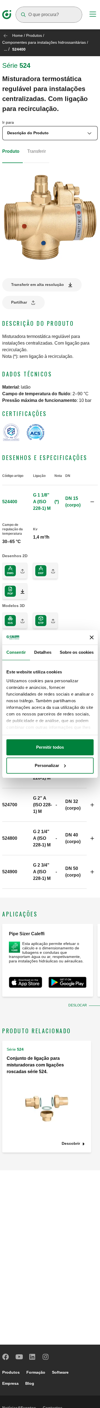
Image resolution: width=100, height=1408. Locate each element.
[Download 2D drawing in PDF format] (20, 591)
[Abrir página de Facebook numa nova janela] (5, 1356)
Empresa (10, 1383)
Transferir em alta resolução (37, 284)
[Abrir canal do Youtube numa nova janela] (19, 1356)
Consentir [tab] (16, 652)
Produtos (34, 35)
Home (17, 35)
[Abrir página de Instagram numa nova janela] (45, 1356)
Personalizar (47, 765)
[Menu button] (93, 15)
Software (60, 1372)
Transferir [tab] (36, 151)
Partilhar (19, 302)
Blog (29, 1383)
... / (6, 49)
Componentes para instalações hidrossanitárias (44, 42)
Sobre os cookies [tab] (77, 652)
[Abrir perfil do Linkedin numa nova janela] (32, 1356)
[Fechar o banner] (92, 637)
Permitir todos (50, 747)
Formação (35, 1372)
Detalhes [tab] (42, 652)
